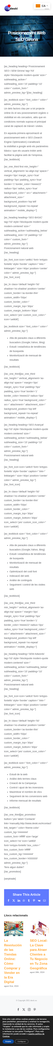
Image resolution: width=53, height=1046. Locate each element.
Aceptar (8, 1041)
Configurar (22, 1041)
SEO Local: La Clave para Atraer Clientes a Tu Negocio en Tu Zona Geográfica (39, 929)
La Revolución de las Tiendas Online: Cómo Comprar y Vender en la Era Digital (14, 929)
